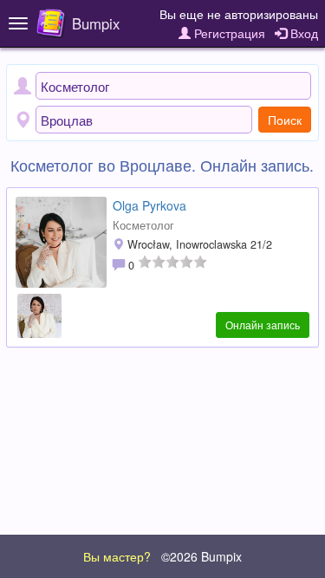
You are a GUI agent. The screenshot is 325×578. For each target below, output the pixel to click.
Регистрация (228, 33)
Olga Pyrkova (149, 205)
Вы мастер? (117, 556)
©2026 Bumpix (201, 556)
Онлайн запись (262, 324)
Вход (302, 33)
